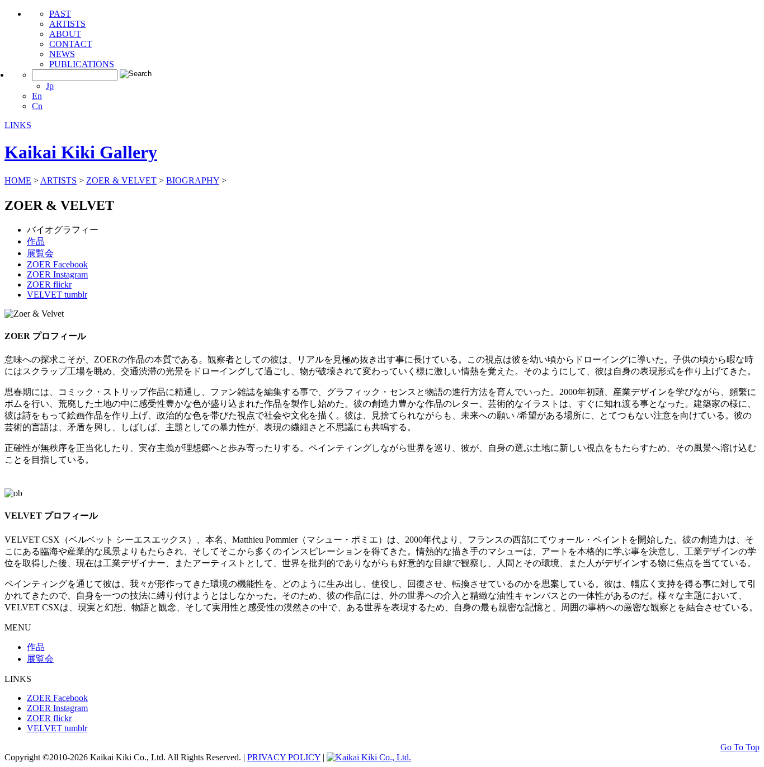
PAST (60, 13)
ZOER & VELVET (121, 180)
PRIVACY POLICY (283, 757)
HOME (17, 180)
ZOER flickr (49, 284)
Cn (37, 106)
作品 (36, 241)
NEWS (62, 54)
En (37, 96)
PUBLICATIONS (81, 64)
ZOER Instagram (57, 274)
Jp (50, 86)
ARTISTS (67, 24)
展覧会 (40, 253)
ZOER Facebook (57, 264)
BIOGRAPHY (192, 180)
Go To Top (740, 747)
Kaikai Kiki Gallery (80, 152)
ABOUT (65, 34)
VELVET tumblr (57, 294)
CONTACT (70, 44)
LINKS (17, 125)
